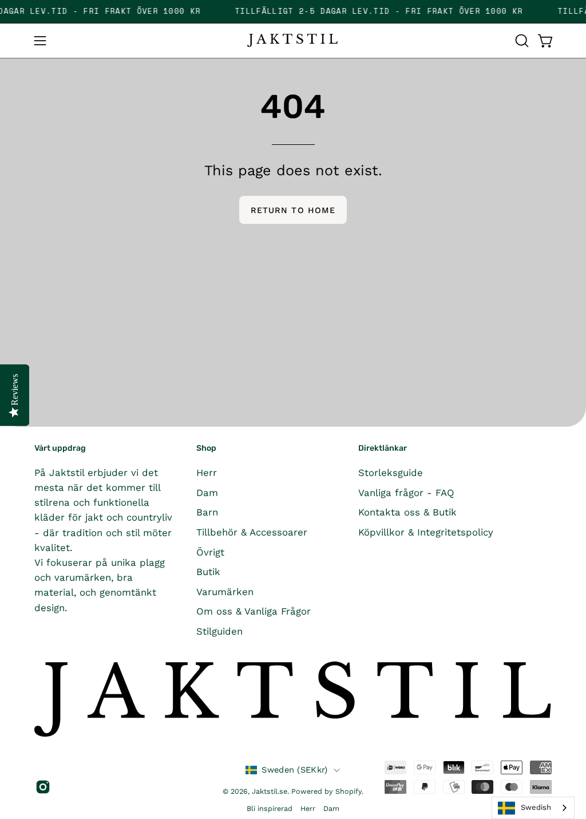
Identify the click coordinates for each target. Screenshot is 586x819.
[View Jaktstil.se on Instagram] (41, 787)
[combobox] (533, 808)
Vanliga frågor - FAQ (406, 492)
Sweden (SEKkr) (294, 770)
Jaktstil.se (269, 791)
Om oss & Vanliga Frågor (253, 611)
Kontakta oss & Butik (407, 512)
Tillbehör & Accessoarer (251, 531)
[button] (521, 41)
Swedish (536, 807)
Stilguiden (219, 631)
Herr (206, 472)
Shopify (348, 791)
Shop (206, 448)
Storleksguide (390, 472)
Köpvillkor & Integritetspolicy (425, 531)
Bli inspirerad (269, 808)
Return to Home (293, 210)
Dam (207, 492)
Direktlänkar (382, 448)
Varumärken (225, 591)
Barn (207, 512)
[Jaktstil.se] (293, 40)
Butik (208, 571)
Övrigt (210, 551)
